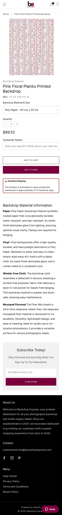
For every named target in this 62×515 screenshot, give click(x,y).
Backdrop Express (13, 81)
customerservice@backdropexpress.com (27, 449)
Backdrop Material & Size (16, 102)
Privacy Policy (11, 481)
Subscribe (31, 382)
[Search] (57, 4)
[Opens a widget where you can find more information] (50, 509)
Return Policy (10, 491)
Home (6, 14)
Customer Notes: (13, 139)
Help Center (10, 476)
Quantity (7, 119)
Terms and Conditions (15, 486)
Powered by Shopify (31, 507)
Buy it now (31, 170)
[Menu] (4, 4)
